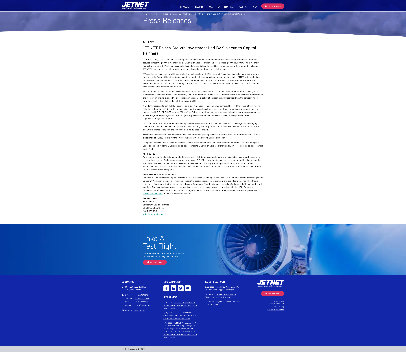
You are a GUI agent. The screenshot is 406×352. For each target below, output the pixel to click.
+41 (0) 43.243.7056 (143, 305)
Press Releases (170, 13)
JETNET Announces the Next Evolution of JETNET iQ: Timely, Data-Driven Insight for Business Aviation (181, 326)
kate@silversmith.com (153, 214)
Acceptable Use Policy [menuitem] (274, 303)
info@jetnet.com (138, 310)
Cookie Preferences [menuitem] (275, 309)
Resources (155, 13)
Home (145, 13)
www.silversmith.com (153, 193)
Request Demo (274, 6)
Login (254, 6)
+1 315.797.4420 (141, 295)
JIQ (219, 6)
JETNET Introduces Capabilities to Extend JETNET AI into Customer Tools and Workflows (179, 315)
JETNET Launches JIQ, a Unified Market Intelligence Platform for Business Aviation (180, 305)
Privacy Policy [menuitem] (278, 306)
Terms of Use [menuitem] (278, 300)
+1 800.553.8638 (142, 298)
